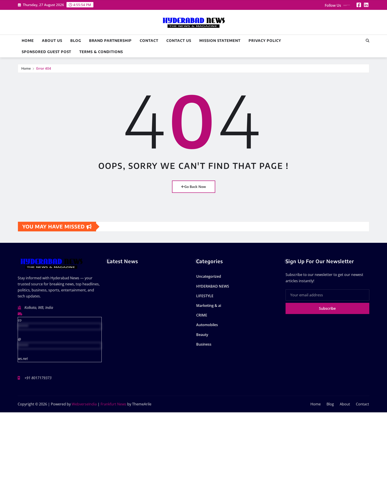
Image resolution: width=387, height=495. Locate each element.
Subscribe (327, 308)
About (345, 404)
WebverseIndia (84, 404)
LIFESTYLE (204, 295)
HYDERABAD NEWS (212, 286)
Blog (75, 40)
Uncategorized (208, 276)
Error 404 (43, 68)
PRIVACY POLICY (265, 40)
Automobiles (207, 324)
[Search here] (367, 40)
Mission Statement (220, 40)
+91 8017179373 (38, 377)
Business (203, 344)
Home (28, 40)
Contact (149, 40)
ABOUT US (52, 40)
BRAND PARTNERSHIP (110, 40)
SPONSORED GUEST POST (46, 52)
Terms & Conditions (101, 52)
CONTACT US (178, 40)
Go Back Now (195, 186)
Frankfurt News (113, 404)
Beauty (202, 334)
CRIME (201, 315)
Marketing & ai (208, 305)
